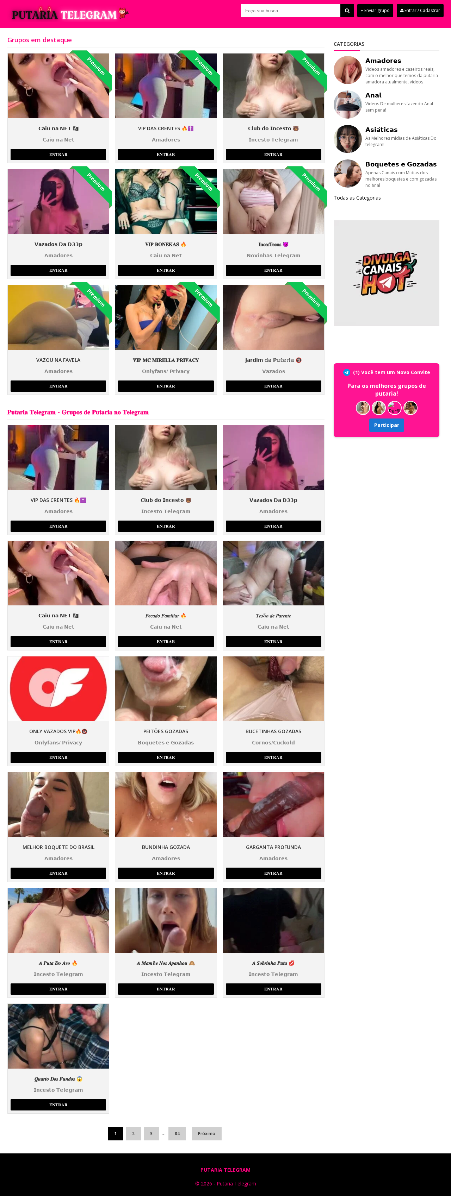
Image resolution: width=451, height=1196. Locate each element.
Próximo (206, 1134)
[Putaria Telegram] (69, 20)
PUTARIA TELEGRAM (225, 1169)
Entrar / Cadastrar (421, 10)
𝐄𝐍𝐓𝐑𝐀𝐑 (58, 154)
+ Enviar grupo (375, 10)
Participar (386, 425)
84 (177, 1134)
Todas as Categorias (357, 197)
